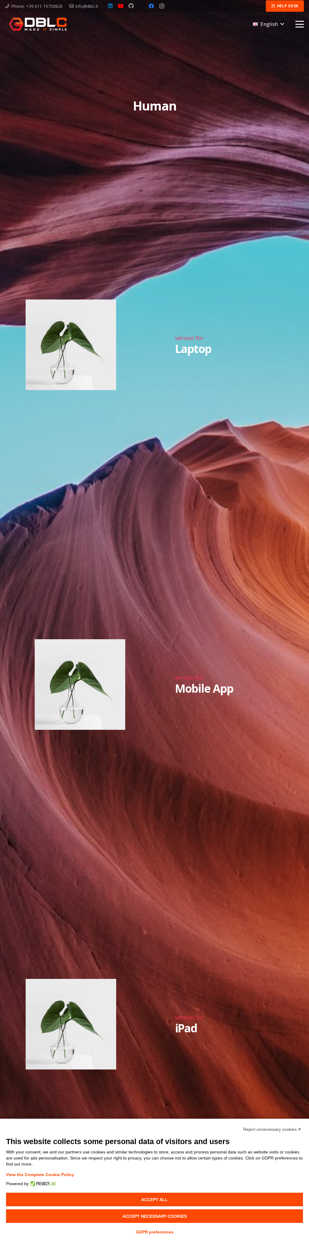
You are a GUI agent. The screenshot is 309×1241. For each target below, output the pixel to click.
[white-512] (37, 24)
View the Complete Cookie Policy (40, 1174)
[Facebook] (151, 6)
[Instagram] (162, 6)
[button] (268, 24)
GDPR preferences (155, 1232)
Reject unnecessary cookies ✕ (272, 1129)
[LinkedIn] (110, 6)
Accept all (154, 1199)
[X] (141, 6)
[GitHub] (131, 6)
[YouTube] (121, 6)
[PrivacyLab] (42, 1184)
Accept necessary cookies (155, 1216)
